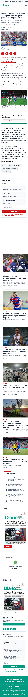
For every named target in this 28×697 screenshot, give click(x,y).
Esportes (4, 165)
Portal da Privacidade (20, 684)
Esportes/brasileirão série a (14, 165)
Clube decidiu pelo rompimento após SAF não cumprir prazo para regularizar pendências (14, 392)
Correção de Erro (14, 686)
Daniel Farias (9, 24)
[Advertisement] (14, 237)
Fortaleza (5, 58)
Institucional (20, 681)
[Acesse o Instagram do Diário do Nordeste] (4, 629)
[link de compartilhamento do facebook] (6, 53)
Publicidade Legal (14, 679)
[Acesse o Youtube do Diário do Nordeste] (14, 629)
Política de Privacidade (9, 215)
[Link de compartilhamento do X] (10, 53)
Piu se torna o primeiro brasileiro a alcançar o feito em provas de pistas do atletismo (14, 356)
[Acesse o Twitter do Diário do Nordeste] (11, 629)
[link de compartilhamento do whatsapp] (2, 53)
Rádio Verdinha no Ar (6, 1)
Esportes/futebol (5, 171)
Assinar (8, 546)
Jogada (5, 274)
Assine (21, 679)
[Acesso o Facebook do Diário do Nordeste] (8, 629)
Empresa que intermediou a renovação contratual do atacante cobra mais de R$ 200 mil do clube (14, 320)
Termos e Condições (18, 214)
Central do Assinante (10, 681)
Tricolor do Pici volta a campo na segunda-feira (13, 465)
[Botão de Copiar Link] (14, 53)
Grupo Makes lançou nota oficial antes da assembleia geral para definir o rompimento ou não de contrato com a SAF (15, 430)
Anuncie (7, 679)
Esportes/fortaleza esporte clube (9, 168)
